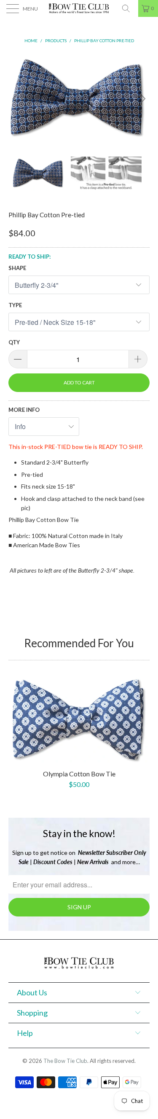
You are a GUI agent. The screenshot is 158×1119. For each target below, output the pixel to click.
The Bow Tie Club (65, 1060)
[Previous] (16, 99)
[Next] (141, 99)
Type (15, 305)
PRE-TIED (57, 446)
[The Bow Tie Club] (79, 8)
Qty (14, 342)
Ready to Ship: (29, 256)
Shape (17, 268)
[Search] (129, 8)
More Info (24, 409)
